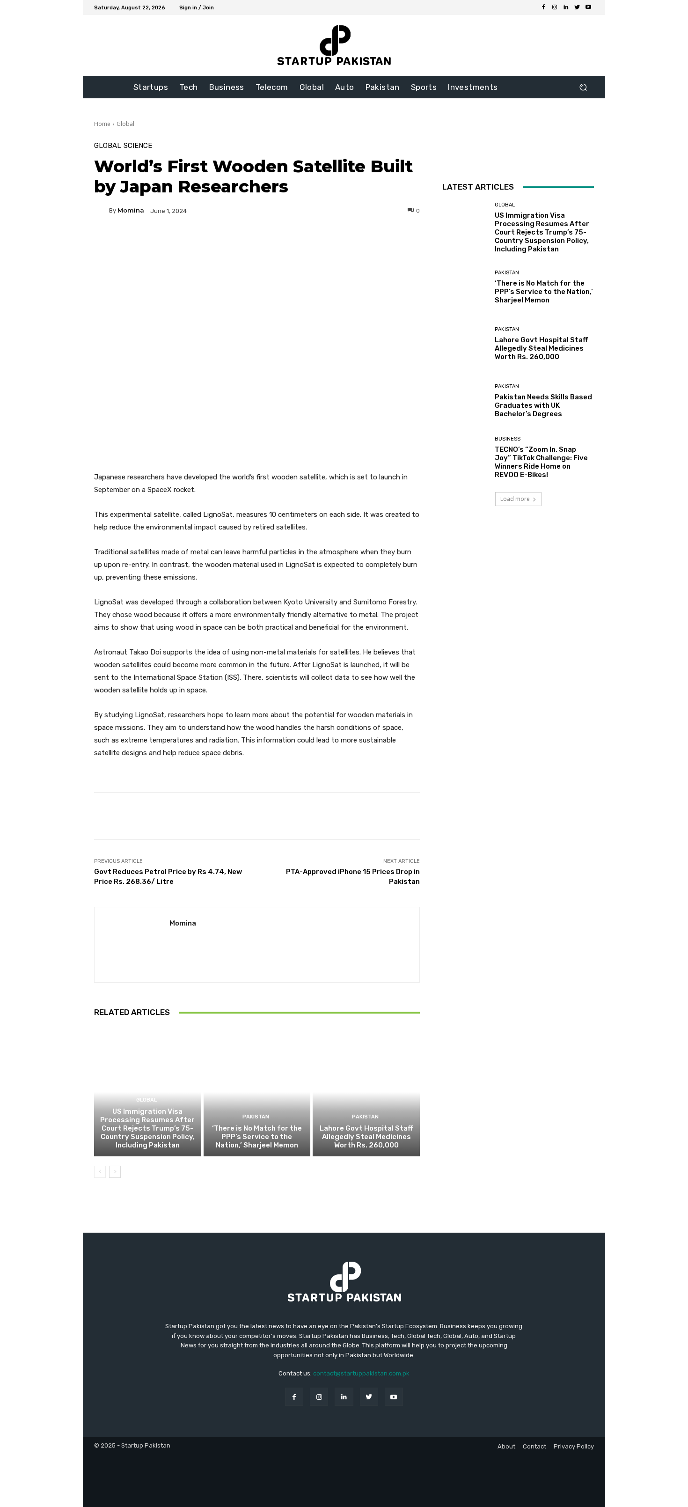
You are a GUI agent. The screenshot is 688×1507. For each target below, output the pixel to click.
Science (138, 145)
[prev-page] (100, 1172)
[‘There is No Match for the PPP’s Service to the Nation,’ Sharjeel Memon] (257, 1092)
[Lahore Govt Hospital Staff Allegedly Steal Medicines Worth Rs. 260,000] (366, 1092)
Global (125, 124)
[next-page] (115, 1172)
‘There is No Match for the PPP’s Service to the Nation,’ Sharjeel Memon (257, 1136)
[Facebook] (543, 7)
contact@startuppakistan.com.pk (361, 1373)
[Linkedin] (565, 7)
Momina (130, 210)
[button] (583, 87)
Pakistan (255, 1116)
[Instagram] (554, 7)
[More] (347, 243)
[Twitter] (577, 7)
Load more (515, 499)
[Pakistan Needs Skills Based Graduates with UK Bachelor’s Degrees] (465, 401)
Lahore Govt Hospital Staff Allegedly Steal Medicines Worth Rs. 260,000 (366, 1136)
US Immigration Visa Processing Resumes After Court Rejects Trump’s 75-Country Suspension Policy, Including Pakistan (147, 1128)
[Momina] (101, 211)
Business (507, 438)
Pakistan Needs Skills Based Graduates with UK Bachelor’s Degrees (543, 405)
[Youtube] (588, 7)
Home (102, 124)
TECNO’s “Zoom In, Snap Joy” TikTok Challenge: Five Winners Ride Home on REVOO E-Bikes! (541, 462)
